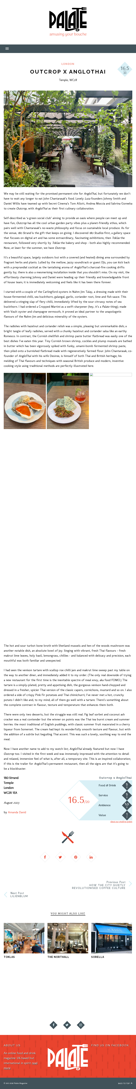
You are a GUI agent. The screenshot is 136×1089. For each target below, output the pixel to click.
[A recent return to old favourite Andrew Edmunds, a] (119, 984)
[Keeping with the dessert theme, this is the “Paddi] (51, 1003)
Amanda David (17, 812)
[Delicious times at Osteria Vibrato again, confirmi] (51, 984)
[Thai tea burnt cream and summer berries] (111, 506)
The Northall (58, 957)
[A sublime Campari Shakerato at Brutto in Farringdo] (17, 984)
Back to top (124, 1083)
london (68, 64)
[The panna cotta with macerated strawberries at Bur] (85, 1003)
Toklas (9, 957)
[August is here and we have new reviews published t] (119, 1003)
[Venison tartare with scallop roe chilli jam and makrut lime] (68, 401)
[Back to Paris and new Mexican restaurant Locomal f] (17, 1003)
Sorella (97, 957)
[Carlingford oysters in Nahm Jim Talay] (25, 401)
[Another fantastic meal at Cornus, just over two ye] (85, 984)
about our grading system (121, 821)
